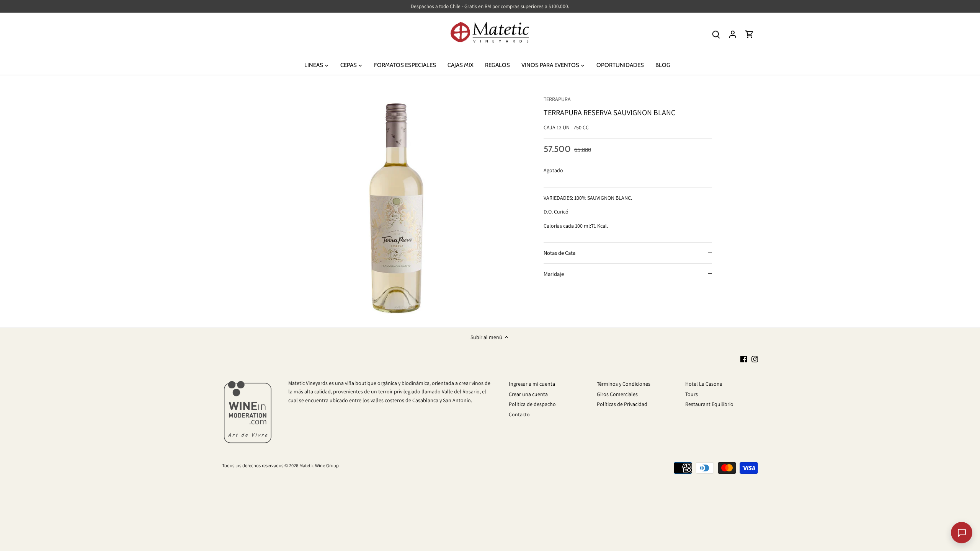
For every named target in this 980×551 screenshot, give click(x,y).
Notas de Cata (559, 252)
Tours (691, 394)
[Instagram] (754, 359)
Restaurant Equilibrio (709, 404)
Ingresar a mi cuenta (532, 383)
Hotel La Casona (703, 383)
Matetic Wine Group (319, 465)
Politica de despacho (532, 404)
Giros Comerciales (617, 394)
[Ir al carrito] (749, 34)
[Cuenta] (732, 34)
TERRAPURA (557, 99)
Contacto (519, 414)
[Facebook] (743, 359)
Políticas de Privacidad (622, 404)
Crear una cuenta (528, 394)
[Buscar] (715, 34)
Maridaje (554, 273)
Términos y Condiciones (623, 383)
